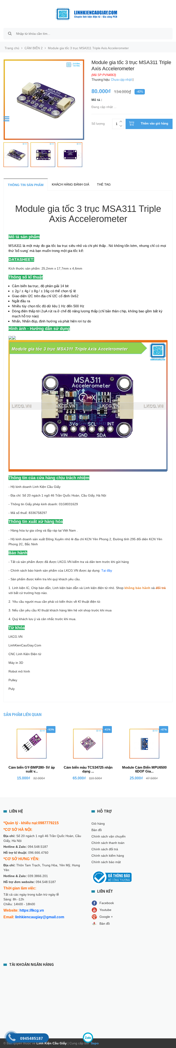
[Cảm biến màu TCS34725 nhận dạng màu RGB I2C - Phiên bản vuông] (88, 743)
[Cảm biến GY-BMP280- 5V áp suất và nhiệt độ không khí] (31, 743)
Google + (106, 916)
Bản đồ (96, 830)
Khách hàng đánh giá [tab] (70, 184)
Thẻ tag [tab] (104, 184)
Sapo (94, 1043)
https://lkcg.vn (31, 910)
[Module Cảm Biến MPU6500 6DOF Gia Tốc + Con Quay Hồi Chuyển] (144, 743)
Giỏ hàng (98, 823)
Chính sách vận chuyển (108, 836)
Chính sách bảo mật (106, 862)
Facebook (106, 903)
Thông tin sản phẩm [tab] (26, 185)
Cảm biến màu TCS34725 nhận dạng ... (88, 769)
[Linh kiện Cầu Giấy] (86, 14)
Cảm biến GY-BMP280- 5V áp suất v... (31, 769)
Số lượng (98, 123)
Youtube (105, 910)
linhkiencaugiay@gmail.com (39, 917)
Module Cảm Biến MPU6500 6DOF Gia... (144, 769)
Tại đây (106, 570)
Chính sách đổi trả (104, 849)
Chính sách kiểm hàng (107, 855)
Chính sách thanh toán (107, 843)
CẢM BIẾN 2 (34, 48)
